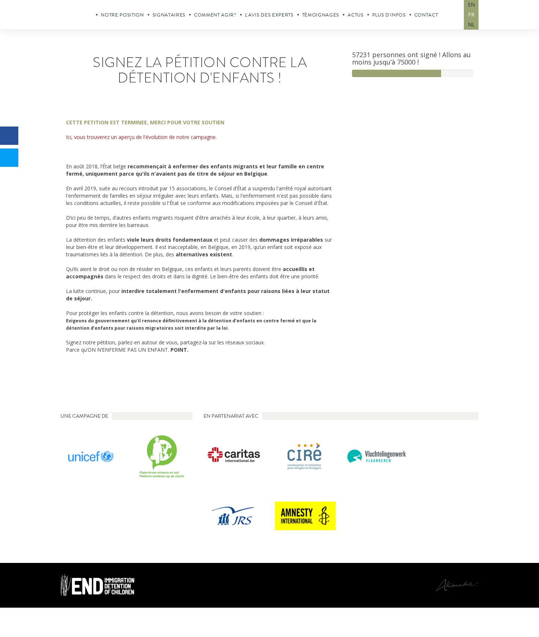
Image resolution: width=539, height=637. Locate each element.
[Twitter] (9, 158)
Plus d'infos (389, 15)
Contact (426, 15)
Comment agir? (215, 15)
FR (471, 14)
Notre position (122, 15)
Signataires (169, 15)
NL (471, 24)
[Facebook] (9, 136)
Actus (355, 15)
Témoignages (320, 15)
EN (471, 4)
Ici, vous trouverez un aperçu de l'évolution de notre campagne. (141, 136)
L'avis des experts (269, 15)
